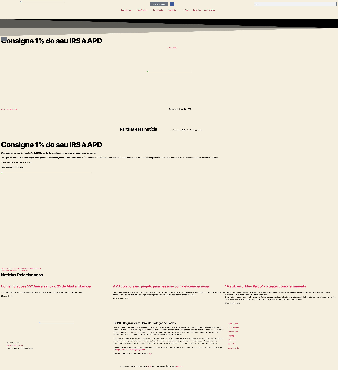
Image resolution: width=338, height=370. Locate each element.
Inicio (3, 109)
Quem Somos (126, 10)
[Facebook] (172, 4)
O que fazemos (141, 10)
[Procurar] (336, 4)
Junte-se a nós (209, 10)
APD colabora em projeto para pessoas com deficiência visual (161, 286)
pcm (149, 366)
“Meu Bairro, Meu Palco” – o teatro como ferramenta (265, 286)
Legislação (172, 10)
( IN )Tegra (186, 10)
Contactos (197, 10)
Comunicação (158, 10)
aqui (150, 354)
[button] (4, 39)
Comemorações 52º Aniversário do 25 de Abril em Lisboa (46, 286)
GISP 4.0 (179, 366)
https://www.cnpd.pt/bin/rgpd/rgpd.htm (130, 350)
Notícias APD (12, 109)
